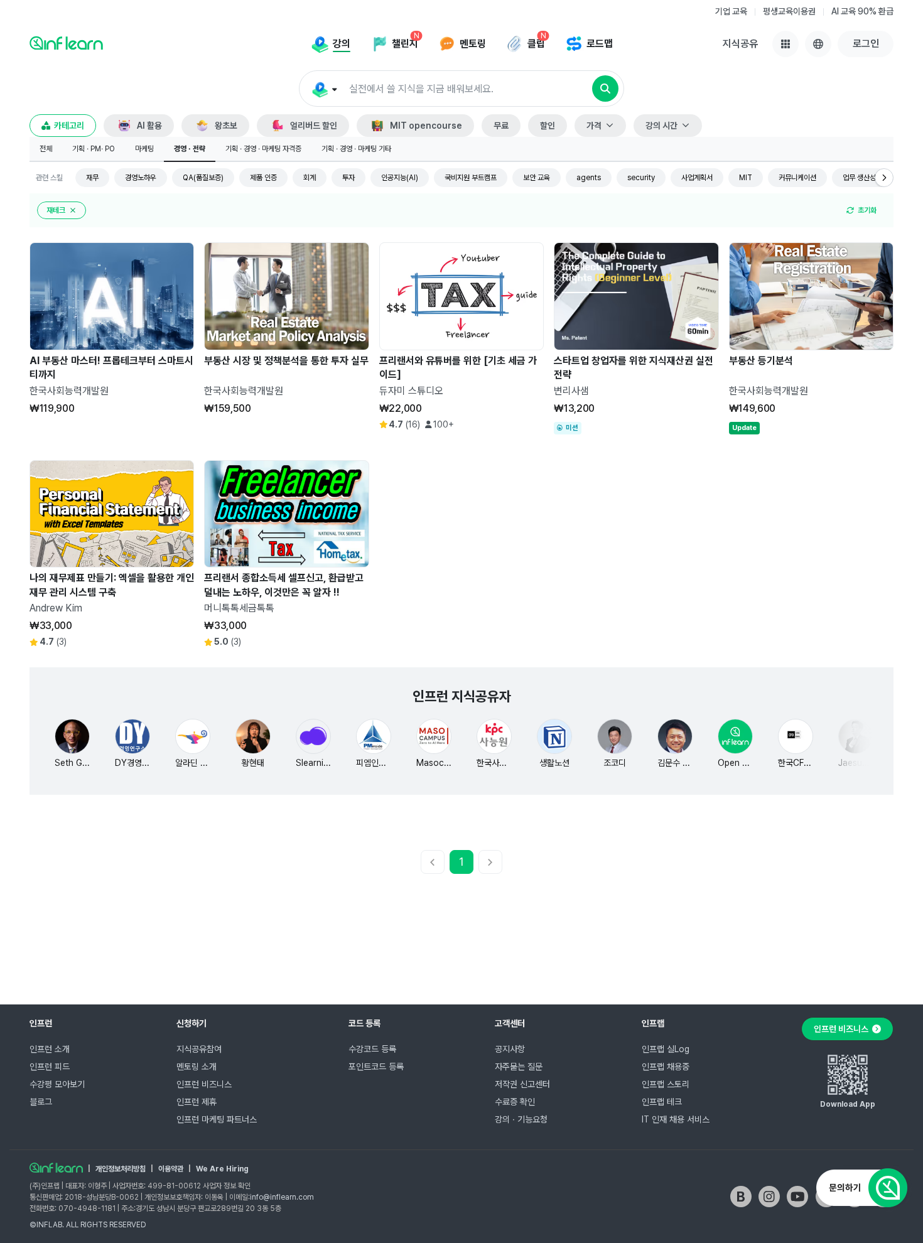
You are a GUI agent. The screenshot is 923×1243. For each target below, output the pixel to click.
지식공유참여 (199, 1049)
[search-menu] (324, 89)
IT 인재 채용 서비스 (676, 1119)
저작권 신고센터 (522, 1084)
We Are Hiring (222, 1169)
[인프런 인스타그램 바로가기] (769, 1196)
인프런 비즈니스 (204, 1084)
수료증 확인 (515, 1102)
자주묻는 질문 (518, 1067)
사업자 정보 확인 (227, 1185)
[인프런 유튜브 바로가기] (797, 1196)
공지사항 (510, 1049)
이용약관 (170, 1169)
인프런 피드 (50, 1067)
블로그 (41, 1102)
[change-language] (818, 44)
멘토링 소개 (196, 1067)
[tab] (46, 149)
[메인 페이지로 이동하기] (56, 1168)
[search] (605, 88)
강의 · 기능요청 (521, 1119)
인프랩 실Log (665, 1049)
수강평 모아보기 (57, 1084)
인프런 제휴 (196, 1102)
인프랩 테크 (662, 1102)
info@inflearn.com (282, 1197)
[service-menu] (785, 44)
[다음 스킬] (884, 177)
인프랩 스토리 (665, 1084)
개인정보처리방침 (120, 1169)
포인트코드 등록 (376, 1067)
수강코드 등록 (372, 1049)
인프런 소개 (50, 1049)
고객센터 (510, 1023)
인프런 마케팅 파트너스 (216, 1119)
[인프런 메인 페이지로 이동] (66, 43)
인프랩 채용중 (665, 1067)
